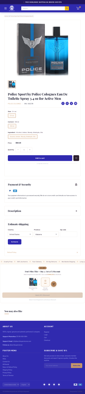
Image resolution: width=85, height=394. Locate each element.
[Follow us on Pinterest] (59, 384)
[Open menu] (5, 8)
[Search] (67, 8)
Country (11, 230)
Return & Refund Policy (10, 367)
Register (46, 332)
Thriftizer (79, 391)
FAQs (4, 359)
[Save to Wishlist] (76, 158)
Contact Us (6, 361)
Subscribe (76, 365)
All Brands (6, 364)
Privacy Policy (7, 372)
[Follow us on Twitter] (49, 384)
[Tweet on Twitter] (71, 103)
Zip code (63, 230)
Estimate (14, 242)
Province (37, 230)
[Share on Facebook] (63, 103)
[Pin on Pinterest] (67, 103)
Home (6, 16)
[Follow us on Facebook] (44, 384)
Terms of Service (8, 375)
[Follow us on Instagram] (54, 384)
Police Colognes (14, 104)
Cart (45, 337)
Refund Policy (11, 252)
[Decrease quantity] (18, 149)
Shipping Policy (7, 370)
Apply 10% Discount (42, 295)
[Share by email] (75, 103)
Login (46, 335)
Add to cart (40, 158)
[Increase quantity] (29, 149)
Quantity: (11, 150)
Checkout (47, 340)
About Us (5, 356)
